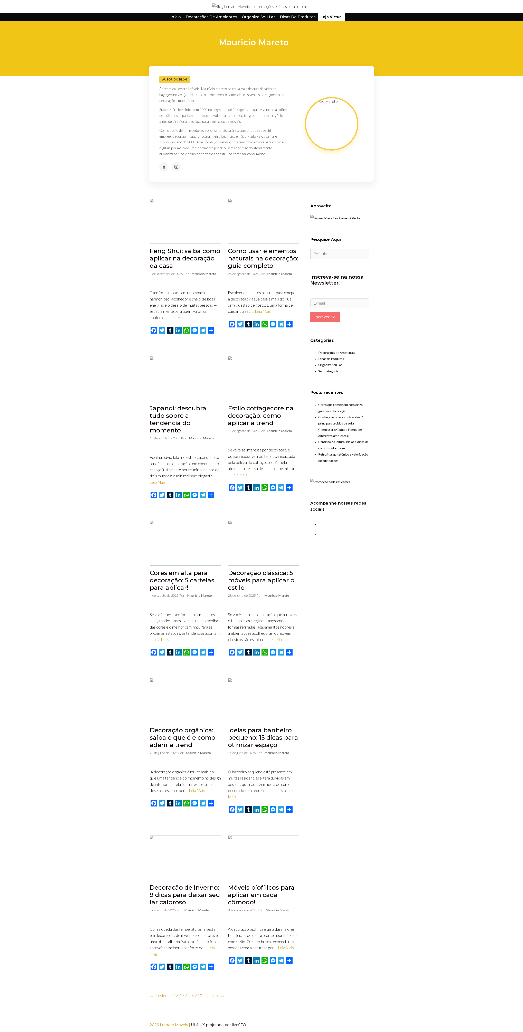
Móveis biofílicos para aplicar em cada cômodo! (261, 895)
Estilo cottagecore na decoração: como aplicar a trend (261, 415)
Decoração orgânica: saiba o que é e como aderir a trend (182, 737)
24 (208, 995)
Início (175, 17)
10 (200, 995)
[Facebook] (164, 166)
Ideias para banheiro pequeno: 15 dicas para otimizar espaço (263, 737)
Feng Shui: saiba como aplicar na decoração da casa (185, 258)
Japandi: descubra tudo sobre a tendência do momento (178, 419)
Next (218, 995)
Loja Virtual (332, 17)
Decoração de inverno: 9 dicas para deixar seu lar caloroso (185, 895)
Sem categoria (328, 371)
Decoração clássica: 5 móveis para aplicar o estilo (261, 580)
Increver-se (325, 317)
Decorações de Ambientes (211, 17)
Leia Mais (177, 317)
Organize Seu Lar (258, 17)
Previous (159, 995)
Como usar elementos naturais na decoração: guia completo (263, 258)
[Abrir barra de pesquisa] (350, 17)
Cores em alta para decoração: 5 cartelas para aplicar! (182, 580)
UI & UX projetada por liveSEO (218, 1025)
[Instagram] (176, 166)
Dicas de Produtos (297, 17)
